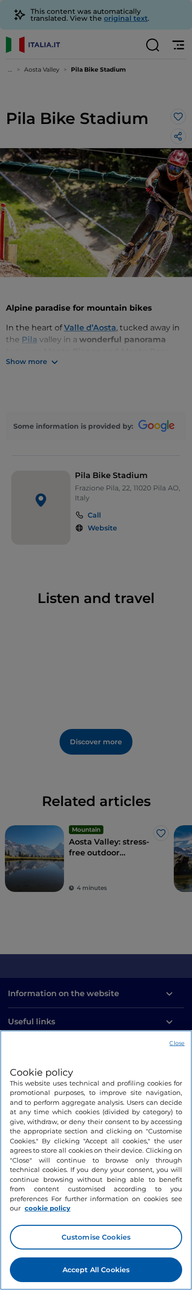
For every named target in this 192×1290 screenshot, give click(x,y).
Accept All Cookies (96, 1269)
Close (177, 1043)
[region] (96, 1160)
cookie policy (47, 1208)
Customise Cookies (96, 1237)
